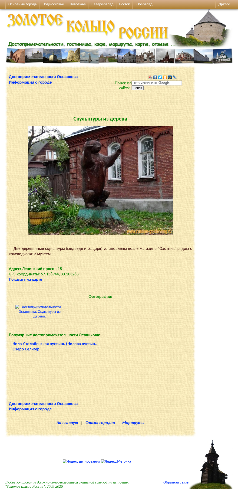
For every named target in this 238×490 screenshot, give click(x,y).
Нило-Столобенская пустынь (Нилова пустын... (56, 344)
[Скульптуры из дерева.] (39, 316)
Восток (124, 4)
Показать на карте (25, 280)
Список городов (100, 423)
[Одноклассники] (165, 77)
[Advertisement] (100, 100)
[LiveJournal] (174, 77)
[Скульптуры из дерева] (100, 234)
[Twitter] (160, 77)
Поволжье (78, 4)
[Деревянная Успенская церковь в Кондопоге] (211, 488)
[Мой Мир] (170, 77)
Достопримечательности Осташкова (43, 77)
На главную (67, 423)
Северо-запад (102, 4)
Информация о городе (30, 82)
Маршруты (133, 423)
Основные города (23, 4)
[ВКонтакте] (155, 77)
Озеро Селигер (26, 349)
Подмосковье (53, 4)
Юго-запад (144, 4)
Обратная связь (176, 482)
